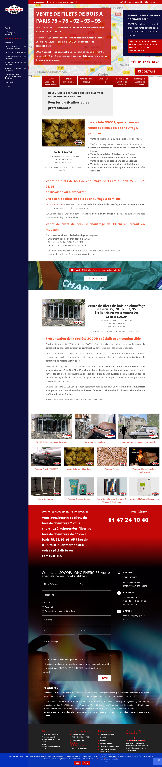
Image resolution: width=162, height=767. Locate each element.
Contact (154, 2)
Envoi (105, 678)
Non (86, 763)
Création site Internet (138, 748)
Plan (147, 2)
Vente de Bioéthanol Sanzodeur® (144, 499)
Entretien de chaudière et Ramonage (13, 69)
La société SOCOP (54, 204)
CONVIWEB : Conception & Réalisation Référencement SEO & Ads (137, 745)
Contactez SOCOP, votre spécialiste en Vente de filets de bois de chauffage (143, 46)
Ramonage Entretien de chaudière (13, 57)
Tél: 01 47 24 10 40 (145, 62)
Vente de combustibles (13, 38)
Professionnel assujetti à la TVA (60, 611)
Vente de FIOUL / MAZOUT (46, 469)
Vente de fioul (9, 42)
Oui (77, 763)
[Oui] (159, 760)
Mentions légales (106, 743)
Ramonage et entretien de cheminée (14, 63)
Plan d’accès (9, 82)
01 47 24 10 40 (128, 520)
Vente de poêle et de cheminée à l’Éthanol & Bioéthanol (13, 76)
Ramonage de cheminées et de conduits (139, 442)
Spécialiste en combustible (131, 2)
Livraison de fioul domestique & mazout (12, 47)
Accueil (7, 28)
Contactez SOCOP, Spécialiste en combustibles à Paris (96, 270)
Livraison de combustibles (14, 52)
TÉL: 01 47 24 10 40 (96, 278)
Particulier (50, 607)
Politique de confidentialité (109, 746)
